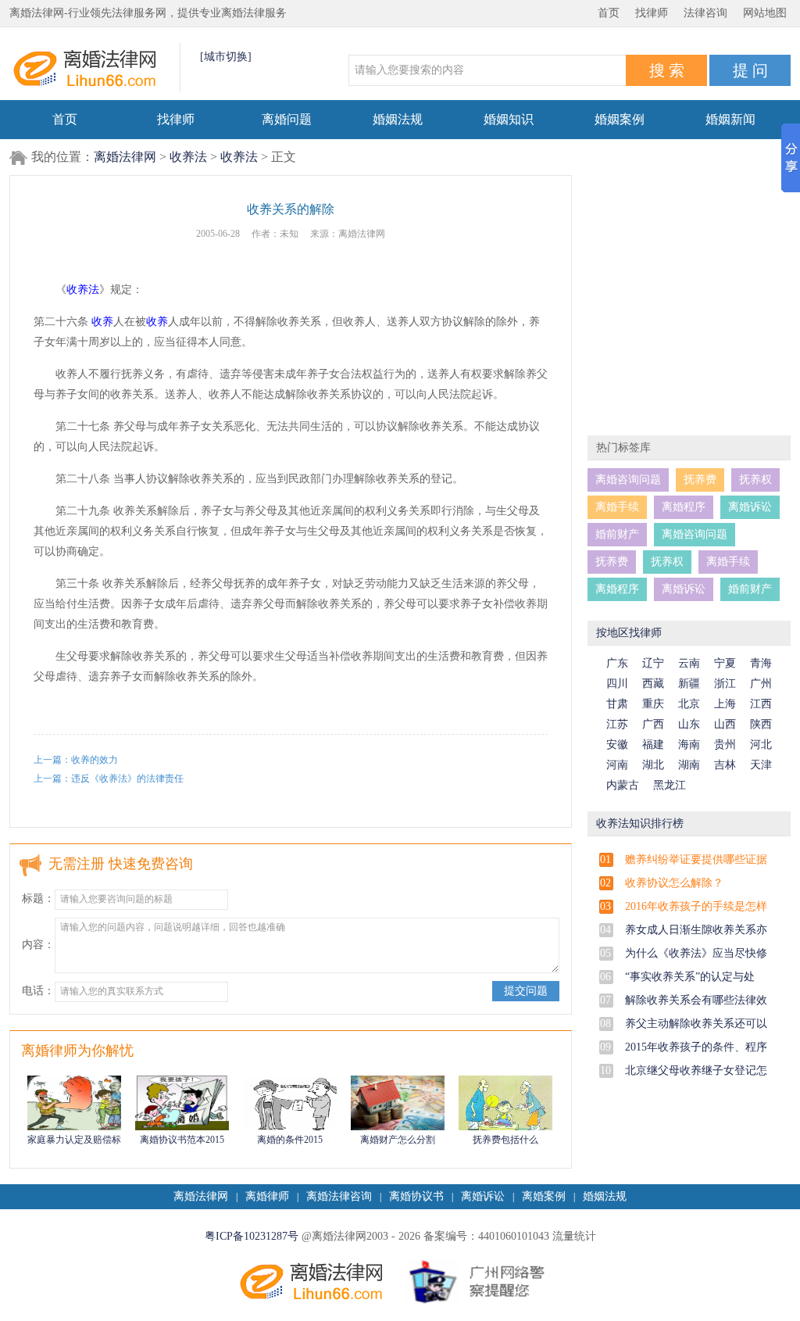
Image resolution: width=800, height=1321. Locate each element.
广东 (617, 663)
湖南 (689, 765)
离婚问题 (287, 119)
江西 (761, 704)
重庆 (653, 704)
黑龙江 (669, 785)
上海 (725, 704)
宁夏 (725, 663)
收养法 (188, 156)
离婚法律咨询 (339, 1196)
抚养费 (700, 479)
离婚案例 (544, 1196)
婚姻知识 (509, 119)
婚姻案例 (620, 119)
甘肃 (617, 704)
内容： (38, 944)
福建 (653, 744)
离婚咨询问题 (628, 479)
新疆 (689, 683)
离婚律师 (267, 1196)
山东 (689, 724)
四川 (617, 683)
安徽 (617, 744)
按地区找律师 (629, 633)
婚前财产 (617, 534)
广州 (761, 683)
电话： (38, 991)
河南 (617, 765)
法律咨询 (705, 13)
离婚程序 (683, 507)
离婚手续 (617, 507)
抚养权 (755, 479)
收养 (102, 322)
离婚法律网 (125, 156)
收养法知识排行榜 (640, 823)
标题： (38, 898)
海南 (689, 744)
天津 (761, 765)
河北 (761, 744)
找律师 (651, 13)
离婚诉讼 (750, 507)
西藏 (653, 683)
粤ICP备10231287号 (251, 1236)
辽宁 (653, 663)
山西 (725, 724)
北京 (689, 704)
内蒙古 (622, 785)
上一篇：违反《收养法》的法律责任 (109, 778)
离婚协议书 (416, 1196)
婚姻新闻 (730, 119)
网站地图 (765, 13)
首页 (609, 13)
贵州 (725, 744)
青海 (761, 663)
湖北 (653, 765)
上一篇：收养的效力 (76, 759)
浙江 (725, 683)
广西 (653, 724)
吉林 (725, 765)
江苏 (617, 724)
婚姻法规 (398, 119)
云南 (689, 663)
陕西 (761, 724)
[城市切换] (226, 57)
